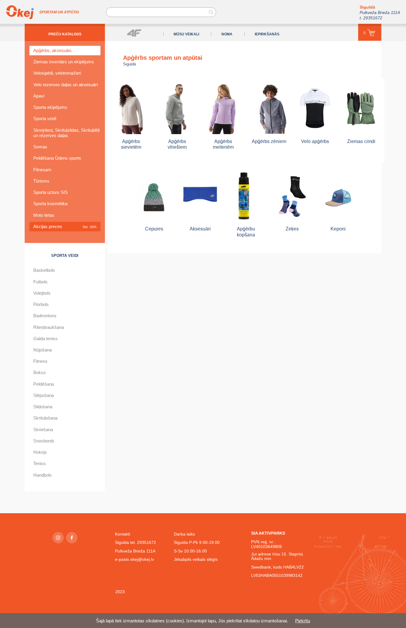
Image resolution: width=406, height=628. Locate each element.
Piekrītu (302, 620)
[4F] (134, 33)
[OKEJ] (20, 12)
